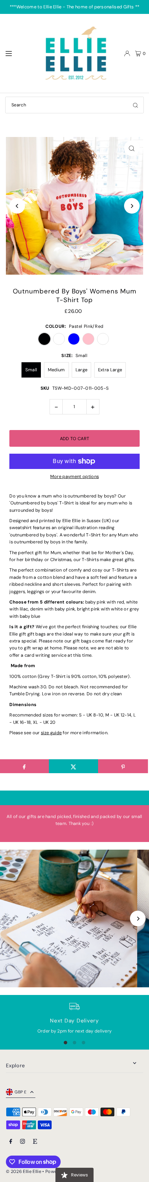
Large (82, 370)
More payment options (74, 476)
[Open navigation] (19, 53)
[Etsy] (35, 1142)
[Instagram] (22, 1142)
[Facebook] (10, 1142)
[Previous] (17, 206)
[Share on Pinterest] (123, 766)
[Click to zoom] (132, 148)
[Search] (135, 105)
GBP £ (21, 1092)
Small (31, 370)
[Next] (132, 206)
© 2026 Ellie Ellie (24, 1171)
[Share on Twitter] (73, 766)
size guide (51, 733)
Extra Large (110, 370)
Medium (56, 370)
